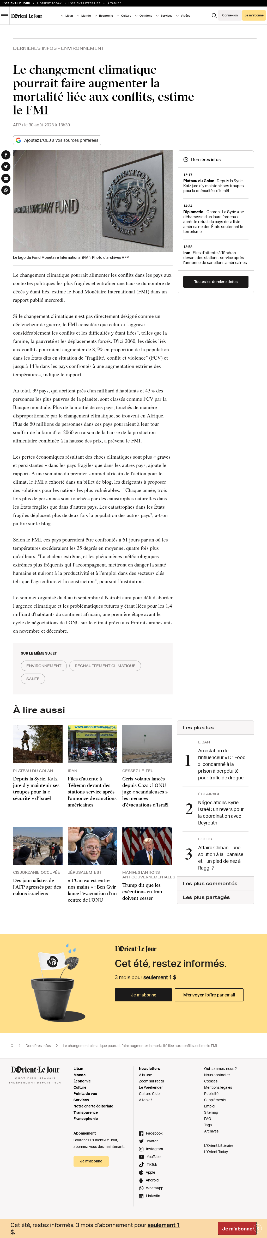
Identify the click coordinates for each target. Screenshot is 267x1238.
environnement (43, 665)
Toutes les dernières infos (216, 281)
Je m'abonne (237, 1228)
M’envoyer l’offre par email (209, 994)
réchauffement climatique (105, 665)
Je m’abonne (143, 994)
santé (33, 678)
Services (81, 1100)
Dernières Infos (35, 48)
